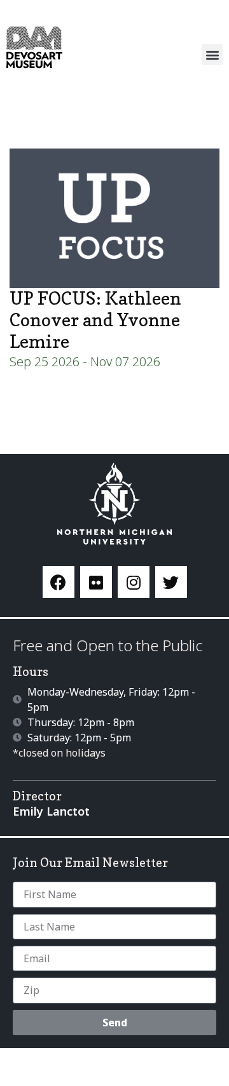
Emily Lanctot (51, 811)
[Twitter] (171, 582)
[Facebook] (58, 582)
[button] (212, 54)
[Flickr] (96, 582)
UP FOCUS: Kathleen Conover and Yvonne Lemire (95, 320)
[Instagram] (133, 582)
